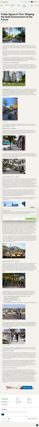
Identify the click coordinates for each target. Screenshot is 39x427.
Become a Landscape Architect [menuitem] (24, 6)
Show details (33, 216)
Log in (34, 1)
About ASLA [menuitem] (1, 5)
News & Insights (5, 11)
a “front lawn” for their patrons (12, 186)
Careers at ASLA (29, 402)
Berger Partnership (6, 89)
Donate (28, 401)
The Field (9, 11)
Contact (23, 1)
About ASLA (17, 398)
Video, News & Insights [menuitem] (13, 5)
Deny (19, 218)
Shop (29, 1)
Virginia (12, 293)
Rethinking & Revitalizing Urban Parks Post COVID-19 (10, 348)
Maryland (9, 293)
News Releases (18, 402)
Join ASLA (28, 398)
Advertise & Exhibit (18, 401)
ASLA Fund (26, 1)
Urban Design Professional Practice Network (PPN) (14, 59)
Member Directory (30, 399)
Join (31, 1)
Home (1, 11)
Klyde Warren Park (4, 43)
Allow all (30, 218)
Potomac (16, 293)
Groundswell (8, 344)
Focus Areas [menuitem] (32, 5)
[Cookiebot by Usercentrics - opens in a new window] (30, 207)
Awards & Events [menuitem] (19, 5)
